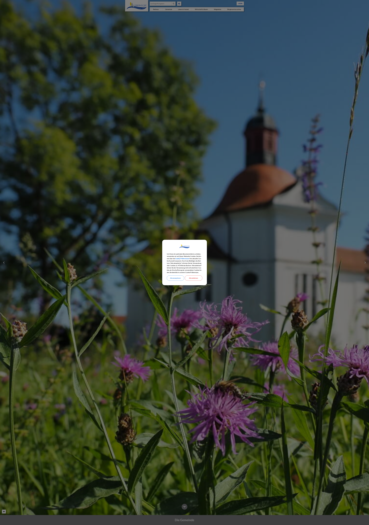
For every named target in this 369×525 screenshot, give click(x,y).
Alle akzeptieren (175, 278)
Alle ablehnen (193, 278)
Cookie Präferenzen (182, 258)
